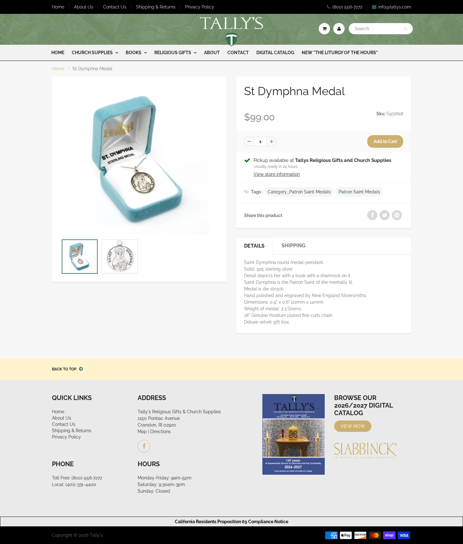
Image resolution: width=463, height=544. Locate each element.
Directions (160, 431)
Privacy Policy (199, 6)
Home (58, 6)
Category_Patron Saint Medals (299, 191)
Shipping (294, 246)
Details (254, 246)
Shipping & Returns (155, 6)
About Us (83, 6)
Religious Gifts (172, 52)
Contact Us (114, 6)
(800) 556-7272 (347, 6)
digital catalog (275, 52)
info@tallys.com (394, 6)
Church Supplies (92, 52)
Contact (238, 52)
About (212, 52)
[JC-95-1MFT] (139, 159)
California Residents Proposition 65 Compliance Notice (231, 521)
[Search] (405, 29)
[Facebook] (144, 446)
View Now (352, 426)
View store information (277, 174)
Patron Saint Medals (359, 191)
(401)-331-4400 (81, 484)
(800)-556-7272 (86, 477)
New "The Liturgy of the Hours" (340, 52)
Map (142, 431)
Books (133, 52)
